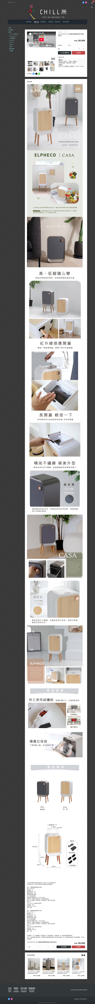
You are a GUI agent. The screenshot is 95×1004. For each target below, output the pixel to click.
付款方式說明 (23, 988)
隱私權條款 (31, 991)
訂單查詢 (16, 989)
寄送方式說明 (24, 989)
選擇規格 (60, 45)
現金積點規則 (32, 989)
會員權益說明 (31, 988)
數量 (59, 48)
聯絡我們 (10, 989)
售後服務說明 (24, 991)
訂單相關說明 (16, 991)
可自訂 (9, 988)
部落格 (9, 991)
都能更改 (16, 988)
